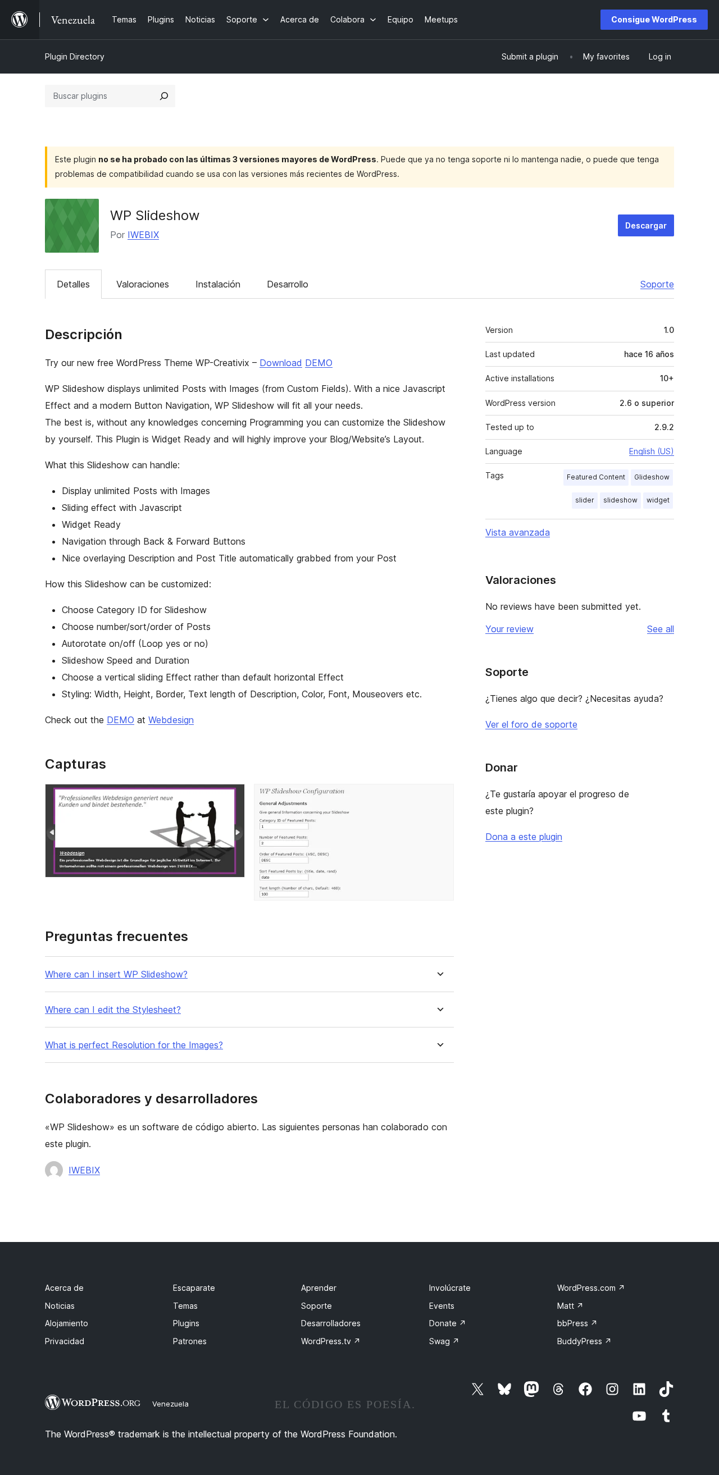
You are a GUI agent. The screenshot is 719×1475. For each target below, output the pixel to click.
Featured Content (596, 477)
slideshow (620, 500)
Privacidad (64, 1341)
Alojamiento (66, 1323)
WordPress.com (591, 1288)
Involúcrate (450, 1288)
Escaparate (194, 1288)
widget (658, 500)
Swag (444, 1341)
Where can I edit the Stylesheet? (113, 1009)
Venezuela (170, 1403)
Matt (570, 1305)
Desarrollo (287, 284)
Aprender (318, 1288)
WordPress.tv (331, 1341)
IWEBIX (143, 234)
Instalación (217, 284)
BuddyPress (584, 1341)
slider (584, 500)
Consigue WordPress (654, 19)
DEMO (319, 362)
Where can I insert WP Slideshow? (116, 974)
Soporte (657, 284)
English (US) (651, 451)
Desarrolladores (331, 1323)
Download (281, 362)
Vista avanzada (517, 532)
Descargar (646, 225)
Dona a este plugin (523, 836)
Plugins (186, 1323)
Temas (185, 1305)
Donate (447, 1323)
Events (441, 1305)
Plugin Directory (74, 56)
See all (660, 628)
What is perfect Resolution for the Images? (134, 1045)
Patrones (190, 1341)
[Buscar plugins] (164, 96)
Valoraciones (142, 284)
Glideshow (652, 477)
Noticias (60, 1305)
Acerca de (64, 1288)
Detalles (73, 284)
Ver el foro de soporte (531, 724)
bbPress (577, 1323)
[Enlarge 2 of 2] (438, 799)
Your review (509, 628)
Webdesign (171, 719)
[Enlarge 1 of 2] (229, 799)
